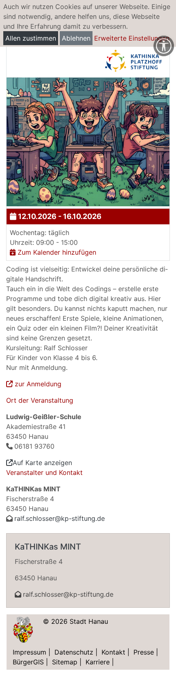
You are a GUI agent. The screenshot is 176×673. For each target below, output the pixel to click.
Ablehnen (76, 38)
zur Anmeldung (37, 384)
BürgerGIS (28, 662)
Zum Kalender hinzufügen (56, 252)
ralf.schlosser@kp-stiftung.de (59, 518)
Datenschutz (73, 652)
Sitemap (64, 662)
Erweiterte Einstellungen (131, 38)
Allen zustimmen (30, 38)
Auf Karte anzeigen (42, 463)
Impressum (29, 652)
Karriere (98, 662)
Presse (143, 652)
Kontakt (113, 652)
